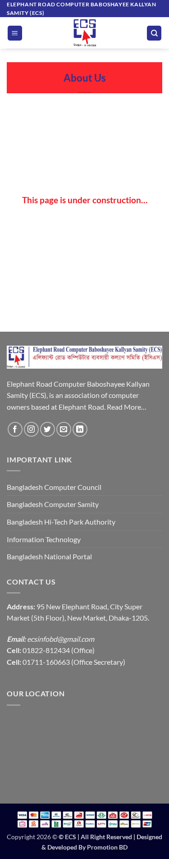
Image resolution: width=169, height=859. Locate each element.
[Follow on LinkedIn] (80, 429)
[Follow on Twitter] (47, 429)
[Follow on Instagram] (31, 429)
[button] (15, 33)
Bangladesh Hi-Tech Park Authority (61, 521)
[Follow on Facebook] (15, 429)
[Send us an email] (63, 429)
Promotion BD (107, 847)
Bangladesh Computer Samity (53, 504)
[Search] (154, 33)
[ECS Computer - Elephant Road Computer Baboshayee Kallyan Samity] (85, 33)
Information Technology (44, 539)
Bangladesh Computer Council (54, 487)
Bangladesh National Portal (49, 556)
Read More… (126, 406)
